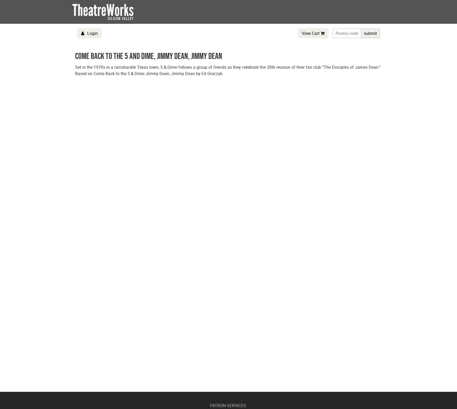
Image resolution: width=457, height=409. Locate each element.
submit (370, 33)
